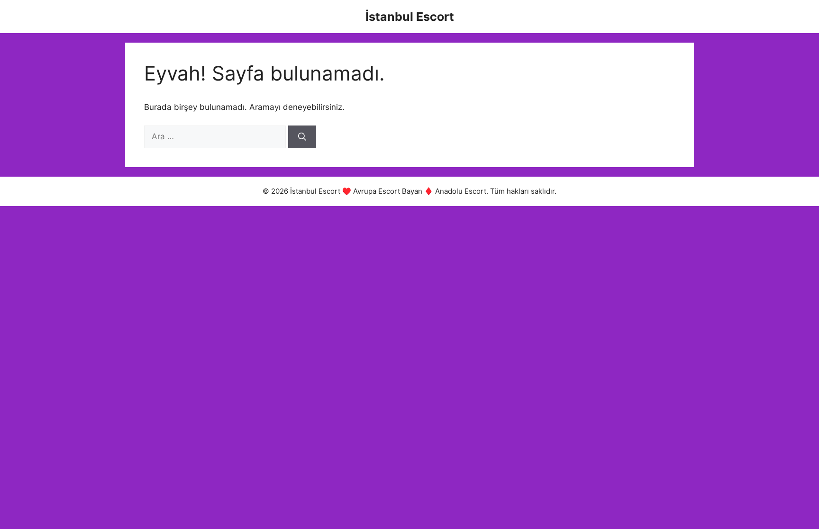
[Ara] (302, 137)
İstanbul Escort (409, 16)
